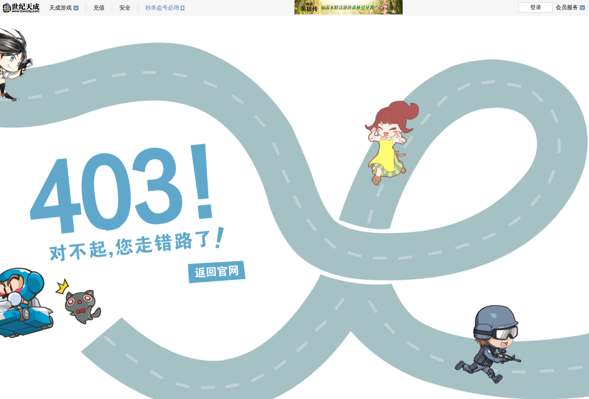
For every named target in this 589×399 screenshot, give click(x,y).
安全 (125, 8)
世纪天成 (21, 8)
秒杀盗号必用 (162, 8)
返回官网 (217, 272)
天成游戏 (60, 8)
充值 (99, 8)
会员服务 (567, 7)
